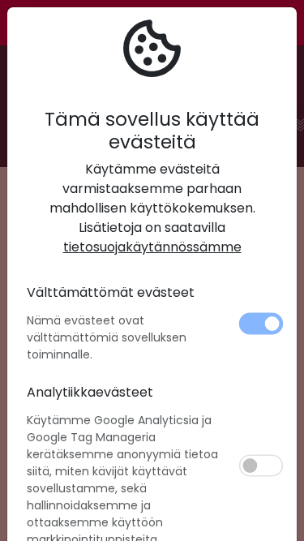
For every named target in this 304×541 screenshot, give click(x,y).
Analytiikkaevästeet (90, 392)
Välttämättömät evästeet (111, 292)
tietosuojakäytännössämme (152, 247)
